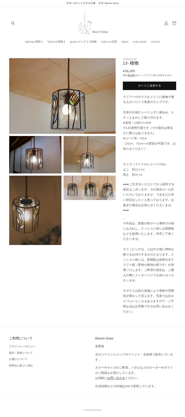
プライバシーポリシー (22, 346)
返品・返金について (21, 352)
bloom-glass (96, 410)
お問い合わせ (116, 378)
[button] (13, 23)
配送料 (131, 75)
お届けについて (18, 359)
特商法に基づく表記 (21, 365)
